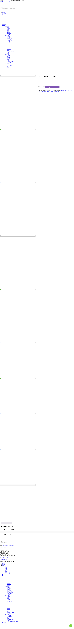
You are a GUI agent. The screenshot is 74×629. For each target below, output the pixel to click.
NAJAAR (57, 91)
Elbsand (8, 585)
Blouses (6, 568)
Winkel (3, 565)
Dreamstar (9, 584)
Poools (8, 610)
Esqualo (8, 587)
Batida (8, 579)
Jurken (6, 571)
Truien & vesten (7, 573)
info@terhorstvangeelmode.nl (8, 545)
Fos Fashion (9, 588)
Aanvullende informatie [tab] (6, 522)
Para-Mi (8, 608)
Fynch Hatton (9, 593)
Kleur (42, 82)
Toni (8, 618)
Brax (8, 580)
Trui (39, 91)
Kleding (62, 90)
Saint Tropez (9, 73)
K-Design (9, 599)
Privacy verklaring (3, 559)
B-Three (8, 578)
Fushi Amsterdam (10, 592)
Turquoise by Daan (10, 619)
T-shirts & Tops (7, 572)
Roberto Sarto (9, 616)
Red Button (9, 613)
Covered (8, 582)
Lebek (8, 600)
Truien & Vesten (16, 73)
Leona (8, 602)
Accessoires (7, 566)
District (8, 583)
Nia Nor (8, 607)
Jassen (6, 570)
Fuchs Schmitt (9, 591)
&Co (8, 577)
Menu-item (7, 576)
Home (1, 73)
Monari (8, 605)
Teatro (8, 617)
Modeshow (4, 622)
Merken (4, 73)
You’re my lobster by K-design (12, 621)
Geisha (8, 597)
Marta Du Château (10, 601)
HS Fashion (9, 598)
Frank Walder (9, 589)
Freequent (9, 590)
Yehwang (8, 620)
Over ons (4, 564)
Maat (42, 84)
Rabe (8, 611)
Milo (8, 603)
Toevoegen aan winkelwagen (52, 87)
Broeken (6, 569)
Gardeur (8, 594)
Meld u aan (4, 574)
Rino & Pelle (9, 615)
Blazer (6, 567)
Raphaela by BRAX (10, 612)
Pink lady (8, 609)
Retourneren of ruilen (4, 557)
